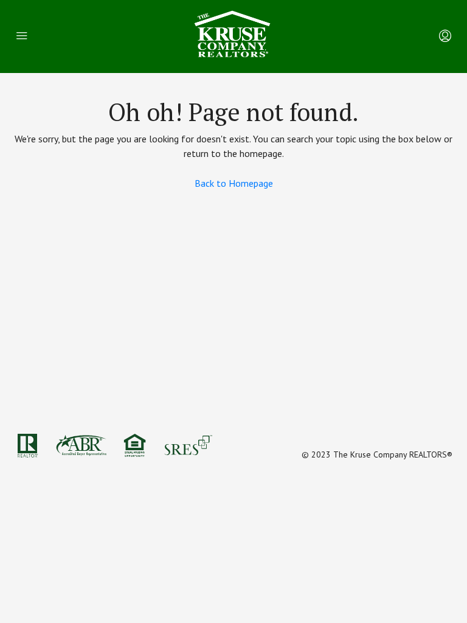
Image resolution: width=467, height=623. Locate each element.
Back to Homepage (234, 183)
